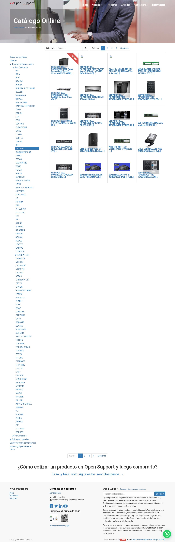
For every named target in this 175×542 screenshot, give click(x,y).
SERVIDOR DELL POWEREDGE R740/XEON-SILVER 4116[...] (91, 123)
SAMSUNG (20, 315)
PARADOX (20, 297)
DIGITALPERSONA (23, 152)
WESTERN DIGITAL (24, 404)
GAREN (19, 173)
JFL (17, 219)
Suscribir (160, 494)
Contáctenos (55, 493)
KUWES (19, 241)
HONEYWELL (21, 195)
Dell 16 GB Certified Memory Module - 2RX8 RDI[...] (150, 124)
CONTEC (19, 138)
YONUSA (19, 414)
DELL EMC (20, 149)
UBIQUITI (19, 368)
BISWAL (19, 99)
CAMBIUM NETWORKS (25, 106)
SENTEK (19, 326)
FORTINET (20, 429)
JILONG (19, 223)
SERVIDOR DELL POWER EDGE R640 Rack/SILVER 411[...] (61, 149)
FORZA (19, 170)
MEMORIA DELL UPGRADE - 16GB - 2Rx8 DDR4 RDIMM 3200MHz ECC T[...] (149, 71)
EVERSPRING (21, 163)
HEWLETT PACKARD (24, 188)
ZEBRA (19, 418)
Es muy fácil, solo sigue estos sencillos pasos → (88, 474)
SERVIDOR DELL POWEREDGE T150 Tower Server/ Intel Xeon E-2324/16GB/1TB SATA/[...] (62, 70)
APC (18, 78)
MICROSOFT (21, 266)
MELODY (19, 262)
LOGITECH (20, 251)
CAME (18, 110)
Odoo (123, 540)
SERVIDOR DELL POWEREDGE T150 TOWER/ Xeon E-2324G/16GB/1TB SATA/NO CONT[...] (92, 70)
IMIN (17, 205)
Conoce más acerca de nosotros (133, 489)
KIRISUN (19, 234)
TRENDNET (20, 361)
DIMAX (19, 156)
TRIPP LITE (20, 365)
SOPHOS (19, 432)
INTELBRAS (21, 209)
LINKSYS (19, 248)
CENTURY (20, 124)
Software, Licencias (20, 439)
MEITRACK (20, 258)
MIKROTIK (20, 269)
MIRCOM (19, 273)
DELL (18, 145)
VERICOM (20, 386)
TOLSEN (19, 340)
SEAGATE (20, 322)
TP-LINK (19, 358)
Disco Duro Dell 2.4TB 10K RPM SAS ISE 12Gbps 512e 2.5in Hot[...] (120, 71)
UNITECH (19, 375)
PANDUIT (20, 294)
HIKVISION (20, 191)
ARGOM (19, 81)
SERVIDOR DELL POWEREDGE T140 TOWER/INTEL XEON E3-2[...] (121, 123)
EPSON (19, 159)
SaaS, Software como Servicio (23, 443)
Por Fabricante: (21, 67)
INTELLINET (21, 212)
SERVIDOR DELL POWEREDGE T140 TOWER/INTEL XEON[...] (148, 175)
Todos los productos (18, 57)
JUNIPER (19, 227)
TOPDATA (20, 344)
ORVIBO (19, 287)
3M (17, 71)
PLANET (19, 301)
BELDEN (19, 92)
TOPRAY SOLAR (23, 347)
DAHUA (19, 141)
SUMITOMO (21, 329)
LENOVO (19, 244)
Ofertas (13, 60)
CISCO (18, 131)
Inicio (12, 493)
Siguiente (124, 48)
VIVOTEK (19, 397)
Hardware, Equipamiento (23, 64)
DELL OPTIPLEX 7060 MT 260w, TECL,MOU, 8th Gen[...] (92, 150)
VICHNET (19, 390)
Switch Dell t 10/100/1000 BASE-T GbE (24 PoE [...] (91, 176)
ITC (17, 216)
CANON (19, 113)
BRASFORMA (21, 102)
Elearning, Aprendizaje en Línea (21, 447)
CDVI (18, 120)
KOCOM (19, 237)
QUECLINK (20, 312)
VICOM (19, 393)
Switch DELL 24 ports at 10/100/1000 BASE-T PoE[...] (121, 176)
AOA (18, 74)
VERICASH (20, 383)
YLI (17, 411)
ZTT (17, 425)
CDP (17, 117)
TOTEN (19, 354)
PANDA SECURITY (23, 290)
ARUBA (19, 85)
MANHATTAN (23, 255)
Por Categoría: (21, 436)
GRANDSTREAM (23, 180)
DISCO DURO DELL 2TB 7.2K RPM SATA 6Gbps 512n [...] (150, 150)
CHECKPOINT (21, 127)
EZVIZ (18, 166)
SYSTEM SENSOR (23, 336)
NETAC (19, 276)
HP (17, 198)
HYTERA (19, 202)
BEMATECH (21, 95)
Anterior (95, 48)
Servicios (13, 498)
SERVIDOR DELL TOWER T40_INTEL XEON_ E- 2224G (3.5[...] (63, 123)
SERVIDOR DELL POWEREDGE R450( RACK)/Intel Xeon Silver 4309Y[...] (61, 96)
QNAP (18, 308)
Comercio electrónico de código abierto (148, 539)
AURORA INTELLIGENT (25, 88)
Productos (14, 496)
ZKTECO (19, 422)
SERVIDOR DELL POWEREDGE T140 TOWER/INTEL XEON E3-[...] (150, 97)
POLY (18, 305)
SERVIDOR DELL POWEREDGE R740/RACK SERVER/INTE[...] (62, 175)
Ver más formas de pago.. (60, 526)
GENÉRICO (20, 177)
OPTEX (19, 283)
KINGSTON (20, 230)
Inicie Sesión (19, 27)
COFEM (19, 134)
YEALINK (19, 407)
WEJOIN (19, 400)
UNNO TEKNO (21, 379)
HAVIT (18, 184)
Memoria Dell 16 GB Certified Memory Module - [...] (121, 149)
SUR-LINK (20, 333)
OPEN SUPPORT (23, 280)
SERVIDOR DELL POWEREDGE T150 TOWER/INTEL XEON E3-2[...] (121, 97)
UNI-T (18, 372)
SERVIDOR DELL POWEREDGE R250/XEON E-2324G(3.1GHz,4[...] (92, 97)
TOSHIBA (20, 351)
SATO (18, 319)
